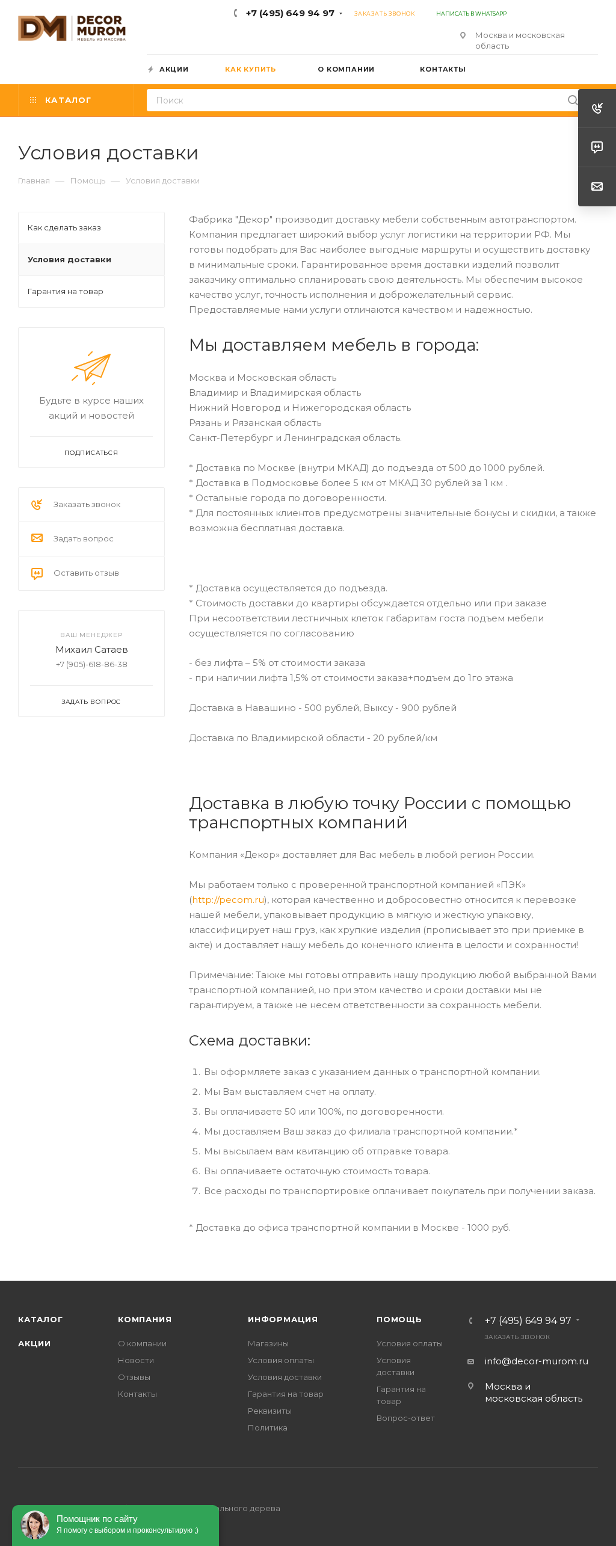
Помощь (399, 1319)
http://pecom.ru (228, 899)
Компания (144, 1319)
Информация (283, 1319)
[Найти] (573, 100)
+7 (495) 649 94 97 (290, 13)
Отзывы (134, 1377)
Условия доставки (285, 1377)
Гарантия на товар (286, 1394)
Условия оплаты (281, 1360)
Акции (34, 1343)
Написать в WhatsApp (471, 13)
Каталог (40, 1319)
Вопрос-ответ (406, 1418)
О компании (142, 1343)
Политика (268, 1427)
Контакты (137, 1394)
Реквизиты (270, 1410)
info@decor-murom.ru (536, 1361)
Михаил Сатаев (91, 649)
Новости (136, 1360)
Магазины (268, 1343)
